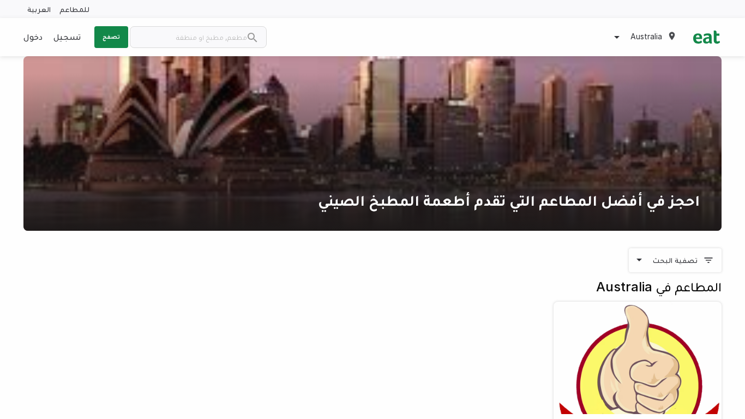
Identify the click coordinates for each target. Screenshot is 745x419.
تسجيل (67, 36)
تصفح (111, 36)
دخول (33, 36)
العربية (39, 9)
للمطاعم (74, 9)
